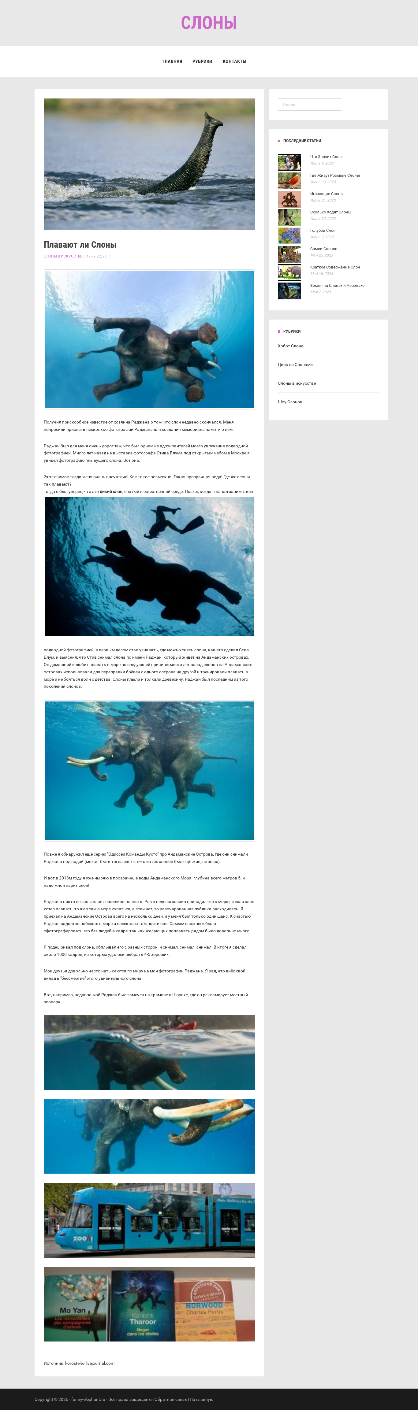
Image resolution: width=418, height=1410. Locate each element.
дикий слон (111, 491)
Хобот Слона (291, 345)
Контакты (234, 61)
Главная (172, 61)
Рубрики (202, 61)
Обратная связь (171, 1399)
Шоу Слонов (290, 401)
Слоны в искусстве (63, 256)
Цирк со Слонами (295, 364)
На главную (201, 1399)
